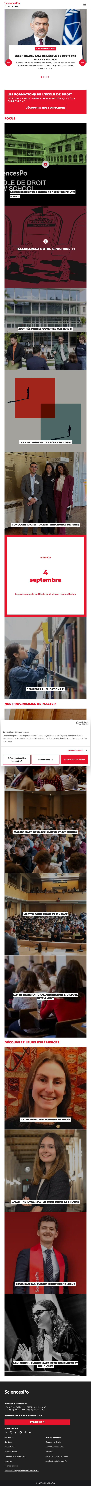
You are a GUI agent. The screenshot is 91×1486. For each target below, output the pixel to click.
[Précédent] (8, 62)
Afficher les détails (76, 750)
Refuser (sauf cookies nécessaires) (17, 759)
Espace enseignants (55, 1447)
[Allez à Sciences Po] (17, 1393)
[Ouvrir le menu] (84, 4)
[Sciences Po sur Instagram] (20, 1432)
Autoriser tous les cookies (74, 760)
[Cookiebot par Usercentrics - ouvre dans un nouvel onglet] (78, 723)
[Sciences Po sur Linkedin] (6, 1432)
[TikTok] (25, 1432)
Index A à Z (9, 1447)
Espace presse (11, 1451)
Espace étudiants (53, 1442)
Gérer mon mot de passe (57, 1456)
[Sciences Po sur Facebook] (15, 1432)
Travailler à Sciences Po (15, 1456)
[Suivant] (82, 62)
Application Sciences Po (56, 1461)
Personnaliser (44, 760)
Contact (8, 1442)
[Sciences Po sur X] (10, 1432)
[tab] (41, 77)
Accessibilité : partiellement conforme (22, 1470)
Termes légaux (11, 1466)
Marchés (8, 1461)
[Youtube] (30, 1432)
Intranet (49, 1451)
